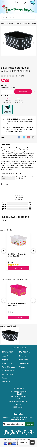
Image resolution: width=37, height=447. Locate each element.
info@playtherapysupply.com (18, 401)
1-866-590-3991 (18, 347)
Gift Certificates (7, 374)
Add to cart (18, 268)
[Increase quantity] (12, 92)
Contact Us (6, 381)
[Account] (25, 2)
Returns (4, 378)
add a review (19, 200)
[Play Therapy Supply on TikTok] (30, 432)
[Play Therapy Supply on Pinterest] (12, 432)
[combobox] (19, 17)
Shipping (5, 359)
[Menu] (3, 2)
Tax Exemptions (24, 363)
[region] (18, 43)
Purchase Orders (8, 370)
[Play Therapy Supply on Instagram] (18, 432)
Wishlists (22, 367)
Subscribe (30, 424)
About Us (5, 356)
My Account (23, 356)
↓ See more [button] (5, 184)
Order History (23, 359)
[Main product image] (18, 55)
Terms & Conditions (8, 367)
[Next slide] (33, 251)
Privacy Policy (7, 363)
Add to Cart (23, 92)
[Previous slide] (3, 251)
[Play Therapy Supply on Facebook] (6, 432)
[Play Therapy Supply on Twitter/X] (24, 432)
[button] (2, 92)
